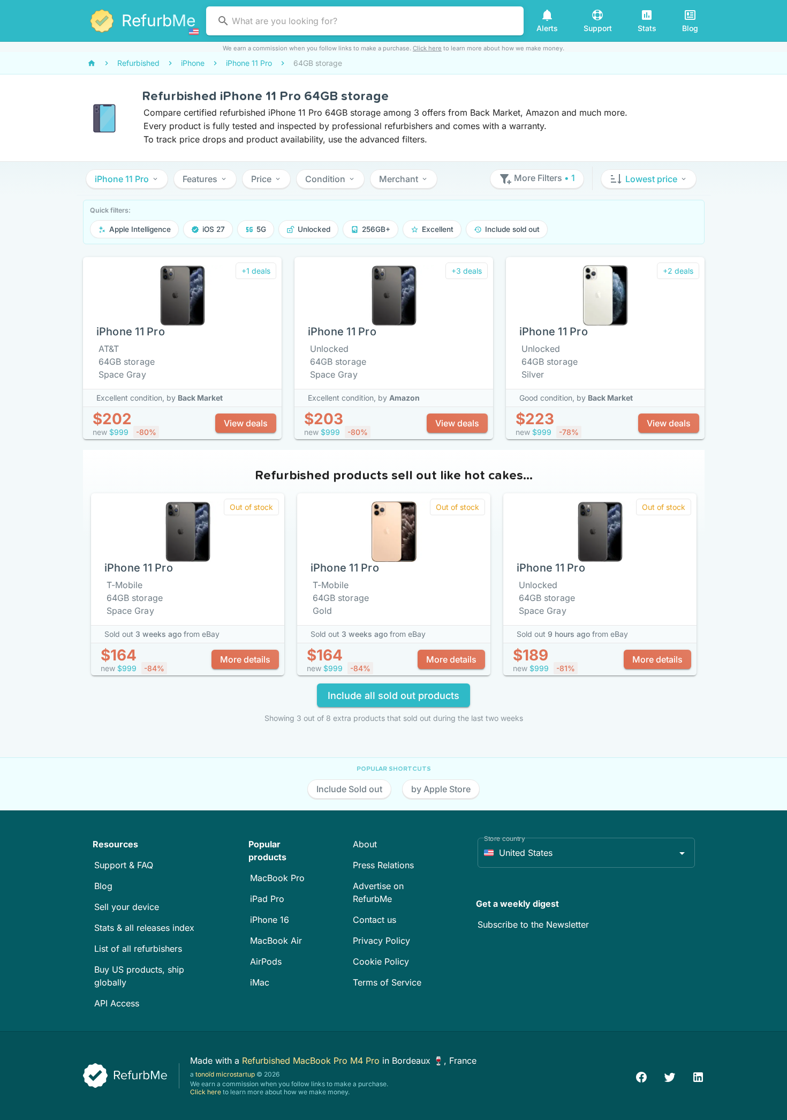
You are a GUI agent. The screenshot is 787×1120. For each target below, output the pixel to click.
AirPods (266, 961)
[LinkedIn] (698, 1075)
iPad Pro (267, 898)
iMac (259, 982)
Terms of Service (387, 982)
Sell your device (126, 906)
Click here (427, 48)
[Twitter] (669, 1075)
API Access (116, 1003)
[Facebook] (641, 1075)
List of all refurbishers (138, 948)
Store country (504, 839)
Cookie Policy (381, 961)
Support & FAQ (123, 865)
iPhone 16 (269, 919)
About (365, 844)
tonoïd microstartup (225, 1074)
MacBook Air (276, 940)
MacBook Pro (277, 878)
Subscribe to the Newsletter (533, 924)
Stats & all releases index (144, 927)
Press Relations (383, 865)
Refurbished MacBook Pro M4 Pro (312, 1060)
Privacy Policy (381, 940)
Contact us (374, 919)
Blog (103, 886)
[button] (127, 179)
